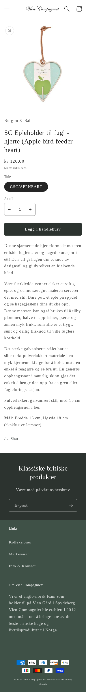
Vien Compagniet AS (35, 679)
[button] (7, 9)
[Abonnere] (71, 505)
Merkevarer (19, 554)
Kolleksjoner (20, 542)
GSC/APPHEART (26, 186)
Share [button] (16, 438)
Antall (8, 199)
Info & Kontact (22, 566)
